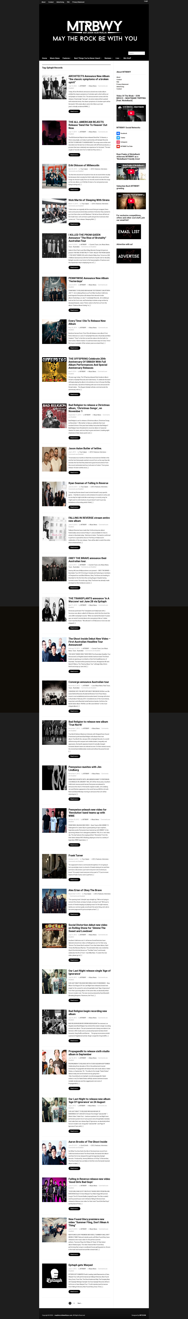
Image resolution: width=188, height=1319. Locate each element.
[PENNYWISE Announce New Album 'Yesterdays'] (54, 289)
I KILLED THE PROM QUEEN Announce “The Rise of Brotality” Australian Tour (87, 237)
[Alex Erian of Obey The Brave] (54, 901)
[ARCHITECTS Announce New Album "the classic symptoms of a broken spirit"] (54, 87)
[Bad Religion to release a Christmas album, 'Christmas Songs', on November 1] (54, 416)
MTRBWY (83, 86)
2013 (91, 452)
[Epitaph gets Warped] (54, 1276)
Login (146, 1)
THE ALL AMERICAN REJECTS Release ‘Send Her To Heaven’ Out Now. (88, 125)
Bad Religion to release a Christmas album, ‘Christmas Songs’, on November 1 (89, 408)
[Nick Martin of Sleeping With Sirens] (54, 211)
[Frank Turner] (54, 866)
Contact (51, 2)
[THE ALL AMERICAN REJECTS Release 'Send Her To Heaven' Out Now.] (54, 132)
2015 (92, 169)
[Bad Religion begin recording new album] (54, 1021)
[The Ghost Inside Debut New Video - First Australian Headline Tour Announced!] (54, 649)
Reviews (108, 58)
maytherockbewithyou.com (63, 1315)
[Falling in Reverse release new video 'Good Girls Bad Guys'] (54, 1189)
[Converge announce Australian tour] (54, 692)
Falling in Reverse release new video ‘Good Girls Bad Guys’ (89, 1180)
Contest (119, 89)
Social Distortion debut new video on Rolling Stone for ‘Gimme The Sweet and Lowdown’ (88, 927)
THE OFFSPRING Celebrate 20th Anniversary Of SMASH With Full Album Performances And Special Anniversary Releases (88, 363)
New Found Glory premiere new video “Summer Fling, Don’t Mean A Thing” (89, 1222)
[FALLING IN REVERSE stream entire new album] (54, 528)
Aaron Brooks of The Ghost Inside (88, 1141)
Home (44, 58)
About (43, 2)
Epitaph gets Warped (81, 1265)
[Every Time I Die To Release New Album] (54, 331)
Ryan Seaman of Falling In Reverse (88, 483)
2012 (93, 859)
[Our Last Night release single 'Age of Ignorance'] (54, 981)
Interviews (104, 169)
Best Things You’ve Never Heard (87, 58)
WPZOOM (143, 1315)
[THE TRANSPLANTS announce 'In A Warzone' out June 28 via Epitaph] (54, 609)
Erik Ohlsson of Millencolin (84, 165)
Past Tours (106, 685)
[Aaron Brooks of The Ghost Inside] (54, 1152)
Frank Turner (76, 855)
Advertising (60, 2)
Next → (80, 1303)
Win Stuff (127, 58)
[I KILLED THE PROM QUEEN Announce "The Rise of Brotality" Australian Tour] (54, 245)
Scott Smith (84, 1145)
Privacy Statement (78, 2)
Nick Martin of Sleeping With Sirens (89, 200)
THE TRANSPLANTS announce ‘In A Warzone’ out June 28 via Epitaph (89, 600)
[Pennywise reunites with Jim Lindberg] (54, 777)
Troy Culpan (84, 169)
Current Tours (94, 244)
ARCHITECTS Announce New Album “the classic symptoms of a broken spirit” (89, 79)
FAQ (68, 2)
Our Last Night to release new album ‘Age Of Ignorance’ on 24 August (89, 1101)
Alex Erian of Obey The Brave (85, 890)
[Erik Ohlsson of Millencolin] (54, 176)
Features (66, 58)
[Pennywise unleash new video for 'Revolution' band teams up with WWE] (54, 820)
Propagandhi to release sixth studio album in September (89, 1053)
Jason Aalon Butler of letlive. (85, 448)
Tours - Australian (74, 247)
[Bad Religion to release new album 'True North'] (54, 732)
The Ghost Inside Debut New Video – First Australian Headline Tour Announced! (89, 641)
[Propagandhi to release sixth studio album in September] (54, 1062)
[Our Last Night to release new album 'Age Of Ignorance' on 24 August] (54, 1109)
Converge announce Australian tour (89, 681)
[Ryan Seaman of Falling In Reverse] (54, 494)
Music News (55, 58)
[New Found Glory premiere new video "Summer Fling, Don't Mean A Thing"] (54, 1230)
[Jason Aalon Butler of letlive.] (54, 459)
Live (117, 58)
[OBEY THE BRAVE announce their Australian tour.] (54, 569)
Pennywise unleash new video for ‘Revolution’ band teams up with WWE (88, 812)
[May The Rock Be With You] (95, 27)
